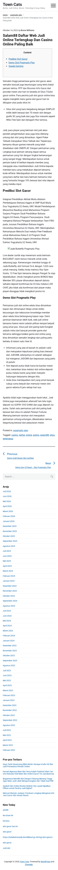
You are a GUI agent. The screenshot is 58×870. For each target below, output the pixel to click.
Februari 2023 (9, 695)
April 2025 (7, 566)
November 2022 (10, 710)
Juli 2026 (7, 491)
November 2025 (10, 531)
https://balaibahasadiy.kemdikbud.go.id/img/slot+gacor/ (28, 837)
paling (36, 435)
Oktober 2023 (9, 655)
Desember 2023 (9, 645)
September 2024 (10, 601)
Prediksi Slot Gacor (18, 59)
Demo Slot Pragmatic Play (22, 62)
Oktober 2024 (9, 596)
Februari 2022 (9, 750)
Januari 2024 (8, 641)
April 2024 (7, 626)
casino (14, 435)
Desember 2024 (9, 586)
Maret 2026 (8, 511)
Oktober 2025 (9, 536)
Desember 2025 (9, 526)
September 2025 (10, 541)
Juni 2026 (7, 496)
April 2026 (7, 506)
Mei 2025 (7, 561)
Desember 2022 (9, 705)
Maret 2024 (8, 631)
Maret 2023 (8, 690)
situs (52, 435)
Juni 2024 (7, 616)
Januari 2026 (8, 521)
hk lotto (6, 821)
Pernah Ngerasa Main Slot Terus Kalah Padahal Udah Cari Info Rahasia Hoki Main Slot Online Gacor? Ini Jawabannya (28, 772)
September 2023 (10, 660)
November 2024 (10, 591)
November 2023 (10, 650)
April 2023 (7, 685)
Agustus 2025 (9, 546)
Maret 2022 (8, 745)
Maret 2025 (8, 571)
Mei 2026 (7, 501)
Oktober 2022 (9, 715)
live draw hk (8, 815)
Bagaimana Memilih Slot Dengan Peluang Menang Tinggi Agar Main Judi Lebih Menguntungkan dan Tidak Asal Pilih (28, 780)
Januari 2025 (8, 581)
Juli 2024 (7, 611)
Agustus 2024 (9, 606)
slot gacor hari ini (10, 826)
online (29, 435)
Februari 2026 (9, 516)
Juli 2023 (7, 670)
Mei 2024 (7, 621)
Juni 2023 (7, 675)
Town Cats (24, 861)
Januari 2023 (8, 700)
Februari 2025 (9, 576)
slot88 (5, 810)
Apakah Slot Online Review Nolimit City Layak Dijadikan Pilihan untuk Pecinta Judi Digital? (27, 787)
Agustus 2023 (9, 665)
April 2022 (7, 740)
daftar (22, 435)
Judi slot (6, 848)
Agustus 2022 (9, 725)
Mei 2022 (7, 735)
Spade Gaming (16, 66)
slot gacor (7, 832)
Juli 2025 (7, 551)
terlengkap (8, 438)
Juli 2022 (7, 730)
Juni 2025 (7, 556)
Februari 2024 (9, 635)
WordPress (45, 861)
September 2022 (10, 720)
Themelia (29, 864)
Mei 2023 (7, 680)
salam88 (44, 435)
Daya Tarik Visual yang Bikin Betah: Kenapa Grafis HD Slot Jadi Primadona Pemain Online (28, 765)
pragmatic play (20, 430)
